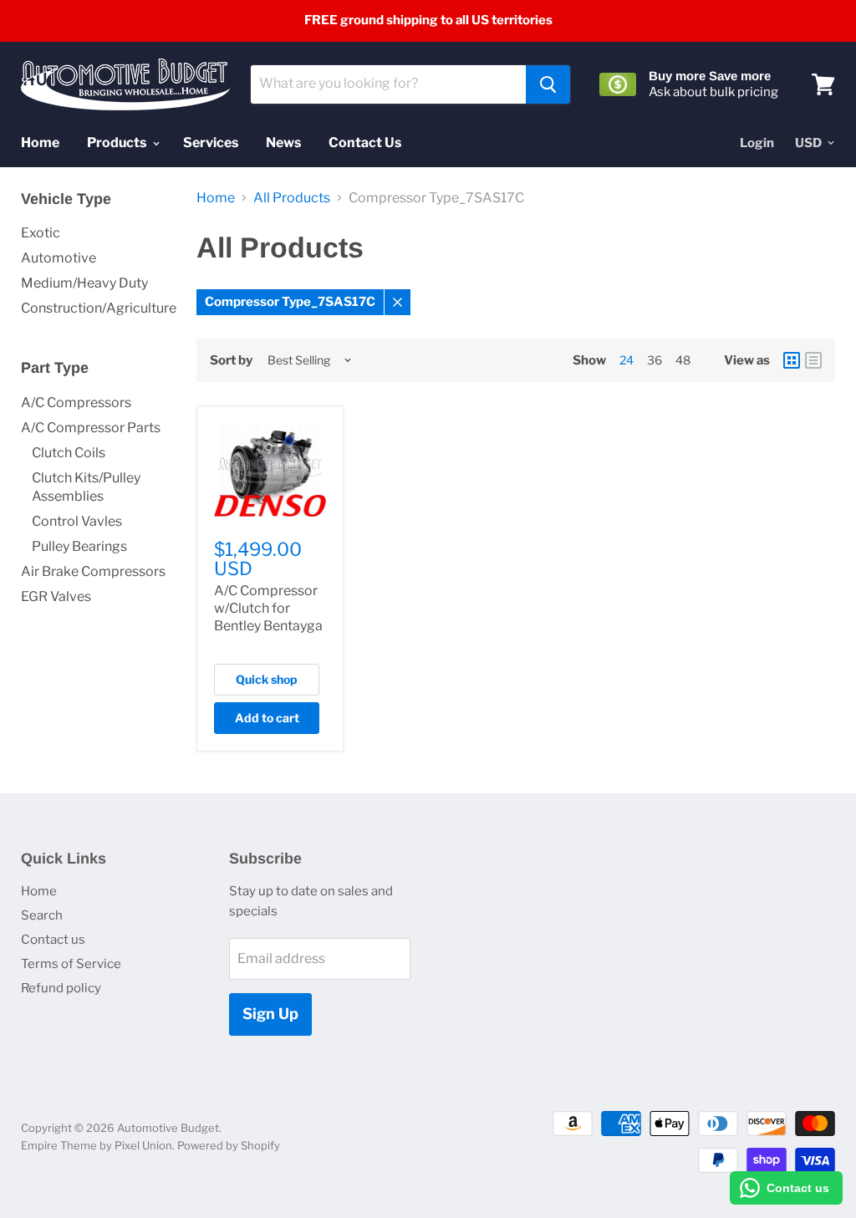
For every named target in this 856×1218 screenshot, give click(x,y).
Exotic (40, 233)
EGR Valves (56, 596)
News (283, 142)
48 (682, 360)
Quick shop (267, 679)
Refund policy (61, 988)
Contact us (53, 939)
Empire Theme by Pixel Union (96, 1145)
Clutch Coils (68, 453)
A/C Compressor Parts (90, 428)
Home (40, 142)
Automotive (58, 258)
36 (654, 360)
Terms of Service (71, 963)
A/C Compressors (76, 402)
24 (626, 360)
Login (757, 142)
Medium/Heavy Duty (84, 283)
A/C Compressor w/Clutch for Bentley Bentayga (268, 608)
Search (42, 915)
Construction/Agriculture (98, 308)
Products (118, 142)
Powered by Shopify (228, 1145)
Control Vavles (77, 521)
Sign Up (270, 1013)
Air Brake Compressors (93, 571)
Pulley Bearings (79, 546)
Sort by (231, 361)
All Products (291, 198)
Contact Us (365, 142)
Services (210, 142)
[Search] (548, 84)
